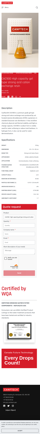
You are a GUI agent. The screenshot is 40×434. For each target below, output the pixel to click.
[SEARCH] (37, 7)
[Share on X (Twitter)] (8, 97)
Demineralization (24, 161)
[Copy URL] (20, 97)
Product (6, 213)
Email (5, 238)
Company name (9, 230)
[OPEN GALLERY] (20, 40)
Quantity (6, 221)
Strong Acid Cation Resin (31, 153)
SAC (35, 73)
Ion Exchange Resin (7, 73)
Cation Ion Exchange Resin (24, 73)
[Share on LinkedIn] (12, 97)
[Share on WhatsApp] (16, 97)
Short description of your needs (14, 247)
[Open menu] (5, 7)
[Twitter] (8, 406)
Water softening (33, 161)
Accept (20, 430)
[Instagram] (13, 406)
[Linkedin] (4, 406)
